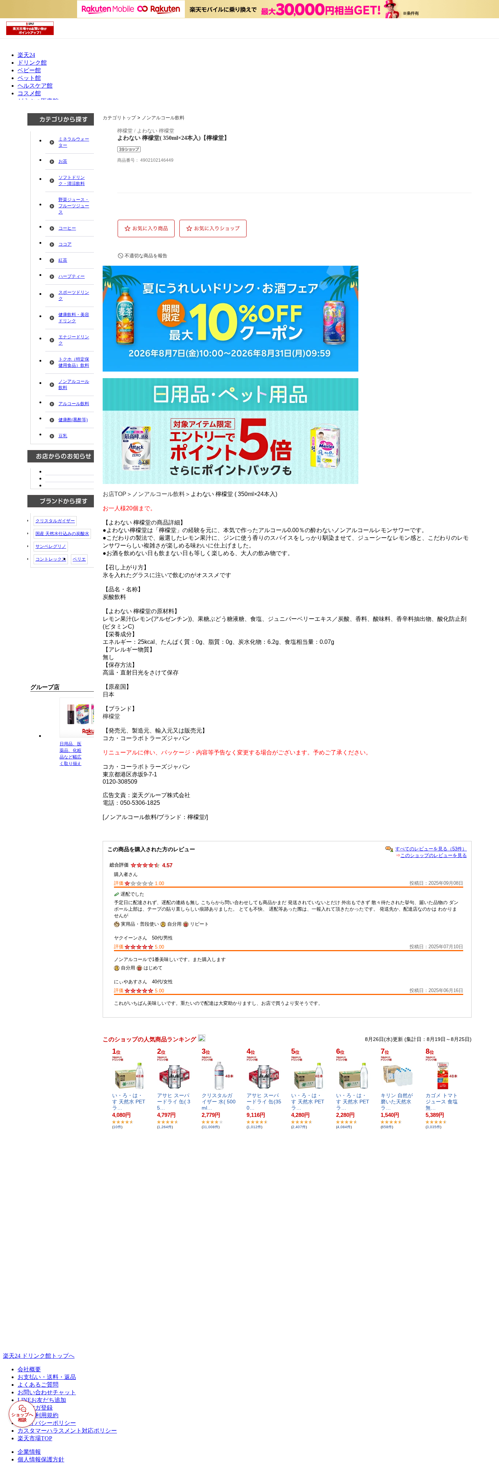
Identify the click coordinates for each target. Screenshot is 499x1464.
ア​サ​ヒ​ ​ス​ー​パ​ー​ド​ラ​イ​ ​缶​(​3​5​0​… (264, 1101)
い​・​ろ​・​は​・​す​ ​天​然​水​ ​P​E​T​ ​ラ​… (129, 1101)
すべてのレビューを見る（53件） (431, 849)
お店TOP (114, 494)
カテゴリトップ (119, 117)
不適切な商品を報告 (146, 255)
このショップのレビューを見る (433, 855)
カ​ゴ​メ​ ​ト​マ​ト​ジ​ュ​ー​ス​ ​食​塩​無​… (442, 1101)
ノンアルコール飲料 (163, 117)
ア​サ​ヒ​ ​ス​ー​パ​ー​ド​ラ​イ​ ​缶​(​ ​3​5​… (173, 1101)
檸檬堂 (111, 716)
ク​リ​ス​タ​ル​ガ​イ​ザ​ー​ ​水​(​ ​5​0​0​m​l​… (219, 1101)
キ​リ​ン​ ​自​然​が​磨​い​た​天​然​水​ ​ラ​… (397, 1101)
